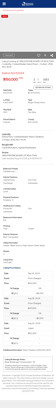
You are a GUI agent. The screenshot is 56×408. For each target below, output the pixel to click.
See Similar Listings (43, 87)
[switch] (38, 55)
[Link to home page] (28, 4)
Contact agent (9, 55)
